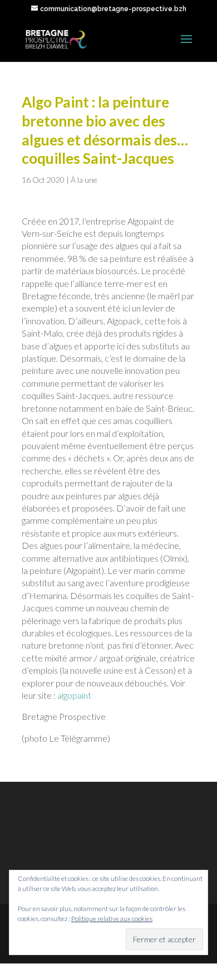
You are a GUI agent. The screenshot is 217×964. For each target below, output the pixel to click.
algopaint (74, 695)
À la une (84, 179)
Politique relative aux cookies (111, 918)
